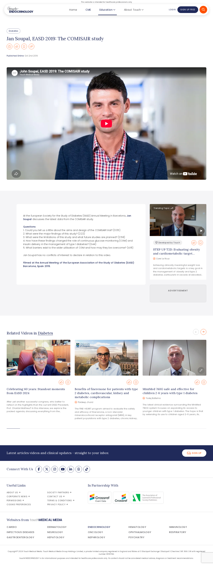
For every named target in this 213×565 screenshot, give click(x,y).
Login (172, 9)
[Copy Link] (31, 46)
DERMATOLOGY (57, 527)
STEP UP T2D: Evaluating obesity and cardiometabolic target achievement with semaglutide (176, 253)
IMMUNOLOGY (178, 527)
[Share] (9, 46)
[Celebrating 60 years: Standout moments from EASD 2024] (38, 358)
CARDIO (12, 527)
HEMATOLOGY (137, 527)
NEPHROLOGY (96, 537)
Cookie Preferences (19, 504)
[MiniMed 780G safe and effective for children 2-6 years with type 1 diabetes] (174, 358)
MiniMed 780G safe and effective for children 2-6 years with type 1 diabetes (170, 391)
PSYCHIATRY (136, 537)
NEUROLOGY (55, 532)
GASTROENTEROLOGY (20, 537)
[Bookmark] (24, 46)
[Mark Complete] (17, 46)
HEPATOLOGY (55, 537)
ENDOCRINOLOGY (99, 527)
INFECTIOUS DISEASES (20, 532)
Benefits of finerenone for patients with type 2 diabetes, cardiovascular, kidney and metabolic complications (106, 393)
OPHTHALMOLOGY (139, 532)
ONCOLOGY (95, 532)
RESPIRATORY (177, 532)
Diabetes (13, 30)
